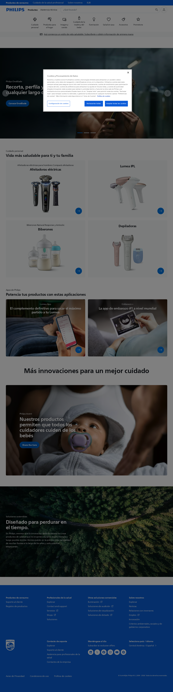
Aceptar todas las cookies (116, 103)
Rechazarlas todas (94, 103)
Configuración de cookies (59, 103)
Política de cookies (103, 96)
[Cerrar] (128, 73)
